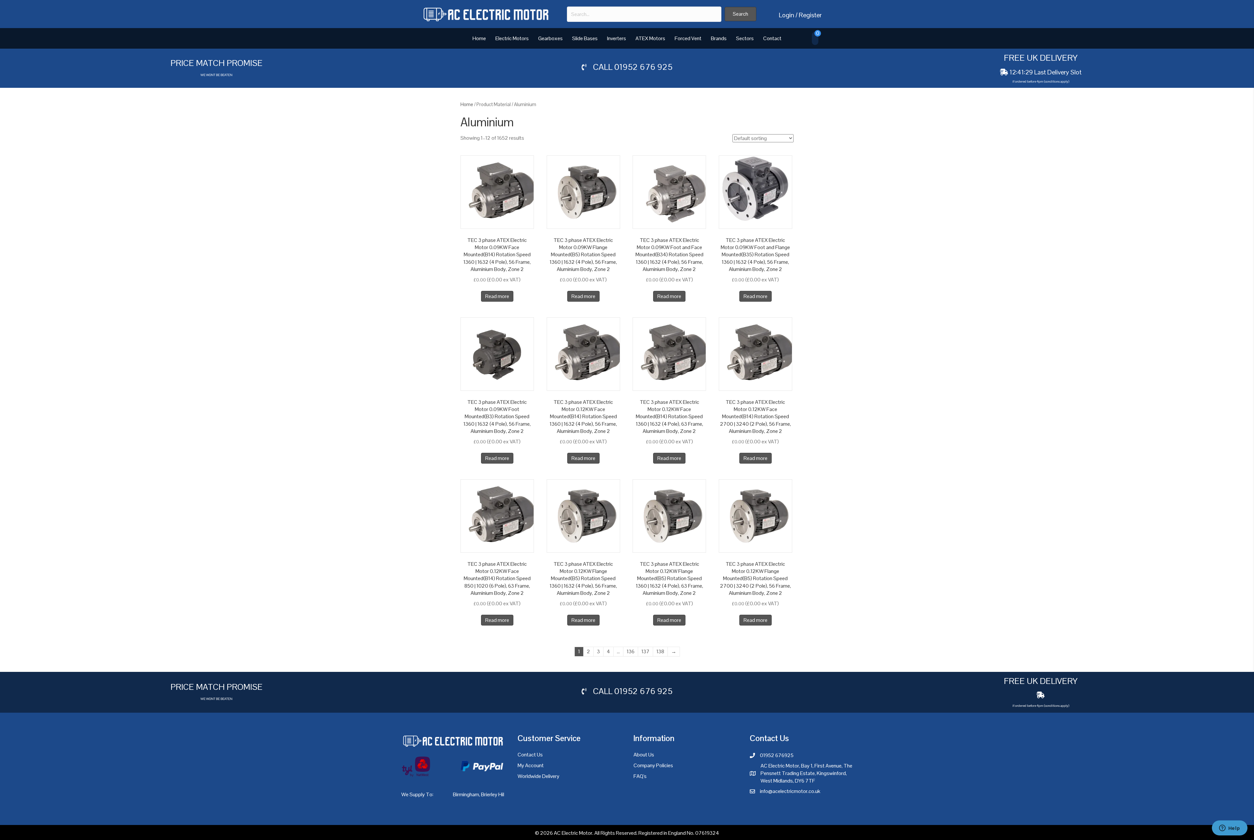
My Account (531, 765)
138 (660, 651)
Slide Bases (585, 38)
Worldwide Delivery (538, 776)
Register (810, 15)
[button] (740, 14)
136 (631, 651)
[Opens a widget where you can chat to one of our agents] (1229, 828)
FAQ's (640, 776)
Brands (719, 38)
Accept (743, 829)
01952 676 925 (643, 66)
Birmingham (466, 794)
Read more (497, 296)
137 (645, 651)
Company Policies (653, 765)
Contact (772, 38)
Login (786, 15)
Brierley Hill (493, 794)
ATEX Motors (650, 38)
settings (676, 832)
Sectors (745, 38)
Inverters (616, 38)
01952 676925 (777, 755)
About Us (644, 754)
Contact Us (530, 754)
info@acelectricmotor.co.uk (790, 791)
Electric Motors (512, 38)
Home (479, 38)
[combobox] (644, 14)
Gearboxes (550, 38)
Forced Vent (688, 38)
